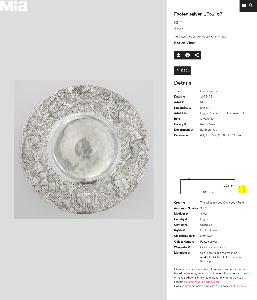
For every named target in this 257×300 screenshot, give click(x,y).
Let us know (238, 286)
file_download (178, 55)
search (251, 5)
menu (244, 5)
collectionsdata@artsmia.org (202, 282)
